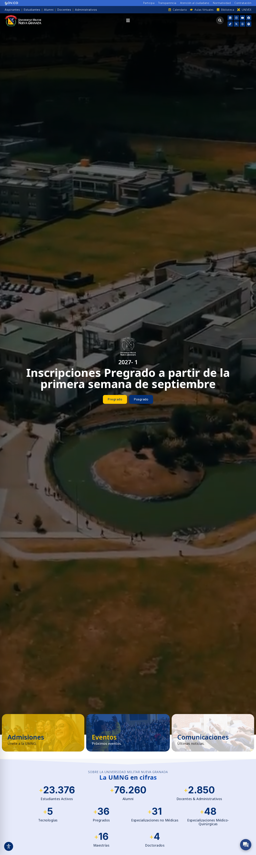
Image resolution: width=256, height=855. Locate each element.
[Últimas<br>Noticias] (213, 733)
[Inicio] (23, 21)
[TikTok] (230, 24)
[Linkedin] (230, 17)
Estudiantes (32, 9)
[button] (128, 21)
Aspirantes (12, 9)
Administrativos (86, 9)
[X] (236, 24)
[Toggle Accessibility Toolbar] (8, 846)
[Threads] (242, 24)
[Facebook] (248, 17)
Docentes (64, 9)
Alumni (49, 9)
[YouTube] (242, 17)
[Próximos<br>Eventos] (128, 733)
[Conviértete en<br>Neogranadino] (43, 733)
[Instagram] (236, 17)
